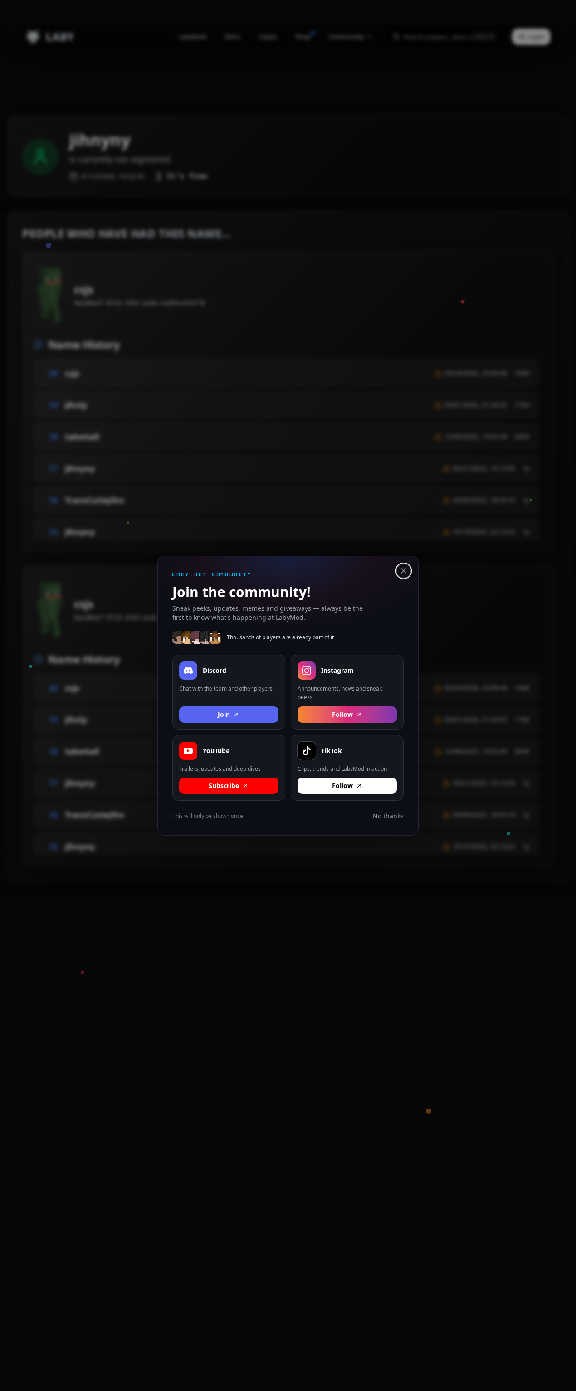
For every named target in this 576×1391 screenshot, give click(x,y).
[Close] (403, 571)
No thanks (388, 816)
